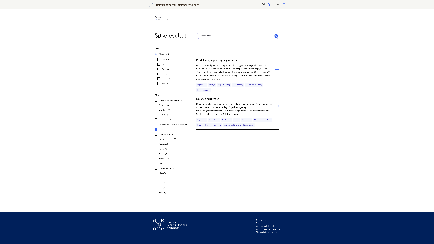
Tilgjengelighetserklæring (266, 232)
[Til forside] (170, 225)
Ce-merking (238, 85)
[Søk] (276, 36)
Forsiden (158, 17)
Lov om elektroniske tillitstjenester (239, 125)
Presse (258, 223)
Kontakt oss (261, 220)
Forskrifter (246, 120)
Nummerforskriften (262, 120)
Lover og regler (203, 90)
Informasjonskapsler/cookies (268, 229)
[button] (280, 4)
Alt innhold (164, 54)
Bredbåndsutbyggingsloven (209, 125)
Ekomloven (214, 120)
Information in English (265, 226)
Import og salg (224, 85)
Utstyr (212, 85)
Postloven (226, 120)
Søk (263, 4)
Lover (236, 120)
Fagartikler (201, 85)
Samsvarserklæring (254, 85)
